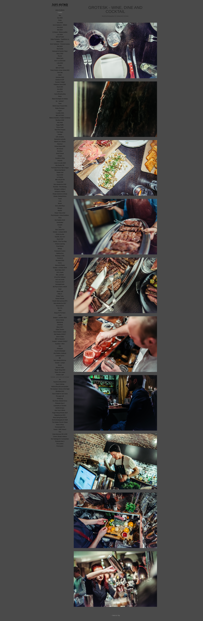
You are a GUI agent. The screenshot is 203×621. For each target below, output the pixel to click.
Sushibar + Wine (60, 343)
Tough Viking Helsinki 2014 (60, 412)
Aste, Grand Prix (59, 229)
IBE (60, 358)
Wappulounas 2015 (59, 415)
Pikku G (60, 293)
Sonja (60, 20)
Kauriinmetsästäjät (60, 351)
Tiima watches (60, 305)
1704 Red (60, 324)
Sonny (60, 263)
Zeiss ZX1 (60, 91)
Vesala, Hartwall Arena (59, 196)
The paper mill (60, 396)
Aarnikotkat (60, 222)
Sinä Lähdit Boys (60, 205)
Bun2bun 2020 (60, 120)
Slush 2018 (60, 239)
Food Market (59, 246)
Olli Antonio (60, 148)
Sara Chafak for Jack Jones (60, 393)
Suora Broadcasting (59, 94)
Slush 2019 (60, 175)
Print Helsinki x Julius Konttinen (60, 215)
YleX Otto (60, 72)
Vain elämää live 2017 (60, 303)
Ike (60, 379)
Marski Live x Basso (59, 141)
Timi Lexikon (59, 443)
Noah (59, 289)
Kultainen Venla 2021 (60, 84)
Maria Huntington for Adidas (60, 98)
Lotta (60, 201)
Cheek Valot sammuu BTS (59, 301)
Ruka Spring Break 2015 (60, 417)
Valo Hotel (60, 122)
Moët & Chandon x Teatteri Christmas (59, 117)
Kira (60, 431)
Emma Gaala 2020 (60, 146)
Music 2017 (60, 327)
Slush (60, 75)
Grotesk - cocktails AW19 (60, 232)
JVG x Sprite (59, 272)
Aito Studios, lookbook (60, 353)
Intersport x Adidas (60, 191)
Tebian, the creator (60, 372)
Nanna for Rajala (60, 265)
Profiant (60, 134)
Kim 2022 (60, 89)
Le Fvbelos (60, 177)
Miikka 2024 (59, 41)
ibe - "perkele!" (60, 101)
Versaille (59, 225)
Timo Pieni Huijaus (60, 129)
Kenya (60, 365)
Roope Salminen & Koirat (60, 194)
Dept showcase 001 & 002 (59, 434)
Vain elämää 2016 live (60, 360)
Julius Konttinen (59, 10)
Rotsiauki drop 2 (59, 403)
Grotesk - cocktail (60, 362)
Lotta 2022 (60, 63)
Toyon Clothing (60, 384)
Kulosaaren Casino (59, 251)
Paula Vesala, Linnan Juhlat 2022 (59, 70)
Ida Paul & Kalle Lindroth (60, 286)
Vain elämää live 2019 (60, 184)
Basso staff (60, 291)
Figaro (60, 110)
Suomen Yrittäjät (60, 82)
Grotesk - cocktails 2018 (60, 317)
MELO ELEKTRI (60, 179)
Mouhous (59, 144)
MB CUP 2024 (60, 37)
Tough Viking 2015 (60, 370)
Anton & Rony (60, 424)
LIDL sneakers (60, 136)
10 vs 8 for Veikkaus (59, 277)
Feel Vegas (60, 132)
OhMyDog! (60, 398)
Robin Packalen (59, 108)
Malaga (60, 248)
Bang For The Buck (59, 313)
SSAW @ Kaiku (59, 408)
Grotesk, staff (60, 374)
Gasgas (60, 156)
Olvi (60, 15)
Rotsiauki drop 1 (59, 441)
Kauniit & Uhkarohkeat (60, 381)
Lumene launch (60, 355)
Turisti (60, 198)
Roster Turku (60, 296)
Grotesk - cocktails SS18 (60, 267)
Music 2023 (60, 53)
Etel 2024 (60, 29)
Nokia (60, 96)
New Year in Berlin (60, 410)
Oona (59, 217)
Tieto (60, 227)
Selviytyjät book (59, 284)
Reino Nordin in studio (60, 332)
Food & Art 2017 (59, 282)
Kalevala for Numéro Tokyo (59, 51)
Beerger (60, 208)
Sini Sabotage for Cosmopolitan (60, 439)
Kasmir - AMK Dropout (60, 429)
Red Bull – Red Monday (60, 186)
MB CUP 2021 (60, 115)
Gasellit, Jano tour (60, 236)
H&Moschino (60, 253)
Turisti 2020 (60, 182)
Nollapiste (60, 348)
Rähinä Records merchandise (59, 386)
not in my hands (59, 279)
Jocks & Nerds (60, 320)
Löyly (59, 315)
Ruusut (60, 56)
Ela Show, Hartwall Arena (60, 401)
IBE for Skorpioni (60, 339)
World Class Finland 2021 (60, 106)
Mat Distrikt (60, 48)
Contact (60, 12)
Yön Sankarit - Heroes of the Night (59, 389)
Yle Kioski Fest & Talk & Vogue (60, 167)
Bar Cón (60, 308)
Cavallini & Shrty (60, 158)
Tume (59, 103)
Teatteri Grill (60, 172)
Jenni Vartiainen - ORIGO (60, 25)
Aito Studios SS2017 (60, 334)
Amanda (59, 160)
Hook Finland (60, 153)
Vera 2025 (60, 22)
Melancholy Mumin (60, 170)
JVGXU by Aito (60, 234)
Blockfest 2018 (60, 260)
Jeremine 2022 (60, 77)
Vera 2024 (60, 27)
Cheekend (60, 258)
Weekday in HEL (60, 255)
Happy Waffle (60, 125)
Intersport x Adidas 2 (60, 189)
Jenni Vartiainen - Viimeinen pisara (60, 44)
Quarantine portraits (59, 139)
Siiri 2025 (60, 18)
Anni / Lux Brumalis (59, 60)
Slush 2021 (60, 87)
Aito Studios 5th (59, 165)
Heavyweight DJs (60, 427)
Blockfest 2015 (60, 391)
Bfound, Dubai (60, 367)
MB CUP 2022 (60, 68)
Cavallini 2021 (60, 113)
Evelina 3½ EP (60, 79)
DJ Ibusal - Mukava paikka (59, 32)
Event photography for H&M (60, 420)
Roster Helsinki (60, 298)
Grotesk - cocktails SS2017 (59, 341)
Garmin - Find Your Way (60, 241)
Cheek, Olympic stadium (60, 436)
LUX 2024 (60, 34)
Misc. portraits (60, 274)
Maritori (60, 210)
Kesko (60, 65)
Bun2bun (59, 151)
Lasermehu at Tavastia (60, 405)
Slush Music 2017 (60, 270)
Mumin (60, 203)
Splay (60, 310)
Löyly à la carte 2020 (60, 163)
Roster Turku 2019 (60, 213)
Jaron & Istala (60, 336)
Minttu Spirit (60, 58)
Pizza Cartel (59, 127)
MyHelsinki (60, 322)
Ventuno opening (60, 244)
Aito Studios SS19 (60, 220)
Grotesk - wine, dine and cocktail (60, 377)
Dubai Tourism (60, 329)
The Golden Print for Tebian (60, 422)
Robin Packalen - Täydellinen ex (60, 39)
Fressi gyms (59, 446)
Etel (60, 346)
